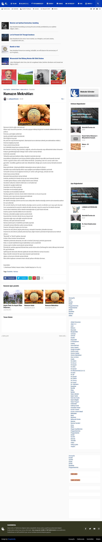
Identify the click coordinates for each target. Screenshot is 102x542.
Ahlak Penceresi (75, 322)
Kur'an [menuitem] (51, 3)
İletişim (98, 539)
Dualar (71, 302)
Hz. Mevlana (74, 384)
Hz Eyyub (73, 365)
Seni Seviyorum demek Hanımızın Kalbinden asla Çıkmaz (82, 117)
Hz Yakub (74, 378)
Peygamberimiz (73, 306)
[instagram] (99, 528)
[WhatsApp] (30, 278)
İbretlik (73, 388)
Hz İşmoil (73, 369)
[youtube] (94, 528)
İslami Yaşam (75, 402)
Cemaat (73, 334)
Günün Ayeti (74, 351)
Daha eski (62, 336)
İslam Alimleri (75, 394)
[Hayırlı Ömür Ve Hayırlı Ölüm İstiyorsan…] (12, 297)
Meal (72, 415)
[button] (98, 3)
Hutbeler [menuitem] (71, 3)
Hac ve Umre (74, 357)
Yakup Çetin (74, 444)
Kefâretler (74, 404)
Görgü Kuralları (75, 349)
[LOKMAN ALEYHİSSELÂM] (76, 209)
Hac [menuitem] (81, 3)
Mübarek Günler (76, 419)
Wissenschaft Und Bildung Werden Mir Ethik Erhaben (27, 58)
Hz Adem (73, 361)
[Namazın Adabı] (33, 297)
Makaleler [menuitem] (15, 11)
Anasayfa (72, 298)
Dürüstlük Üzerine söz (88, 127)
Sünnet (73, 439)
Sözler (71, 309)
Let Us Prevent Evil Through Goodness (22, 35)
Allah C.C (73, 324)
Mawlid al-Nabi (15, 47)
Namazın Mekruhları (51, 305)
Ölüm (72, 427)
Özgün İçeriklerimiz (76, 429)
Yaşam (73, 446)
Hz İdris (73, 367)
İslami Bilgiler (75, 400)
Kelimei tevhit (75, 405)
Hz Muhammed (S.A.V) (78, 370)
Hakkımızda (6, 9)
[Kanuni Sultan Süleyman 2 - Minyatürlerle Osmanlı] (76, 138)
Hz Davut (73, 363)
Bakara (73, 328)
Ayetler (71, 459)
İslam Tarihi (74, 396)
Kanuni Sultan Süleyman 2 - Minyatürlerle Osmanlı (90, 137)
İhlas (72, 390)
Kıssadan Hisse (75, 407)
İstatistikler (90, 539)
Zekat (70, 315)
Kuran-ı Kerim (75, 409)
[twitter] (90, 528)
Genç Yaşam (74, 347)
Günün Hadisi (75, 353)
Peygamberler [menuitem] (38, 3)
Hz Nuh (73, 372)
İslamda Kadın (75, 398)
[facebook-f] (85, 528)
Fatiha (73, 343)
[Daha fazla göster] (42, 278)
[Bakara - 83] (76, 146)
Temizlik (73, 440)
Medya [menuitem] (90, 3)
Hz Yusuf (73, 382)
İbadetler (32, 89)
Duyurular (74, 339)
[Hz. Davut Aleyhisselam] (76, 226)
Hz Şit (72, 374)
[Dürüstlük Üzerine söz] (76, 130)
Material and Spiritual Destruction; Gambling (24, 23)
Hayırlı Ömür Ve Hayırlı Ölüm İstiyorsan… (12, 306)
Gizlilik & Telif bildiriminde (48, 530)
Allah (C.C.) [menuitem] (25, 3)
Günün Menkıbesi (76, 355)
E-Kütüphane (75, 341)
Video (72, 442)
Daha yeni (5, 336)
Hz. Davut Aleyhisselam (89, 224)
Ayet (70, 300)
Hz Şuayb (74, 376)
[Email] (38, 278)
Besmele (73, 330)
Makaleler (74, 413)
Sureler (73, 437)
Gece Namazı (75, 345)
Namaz (15, 271)
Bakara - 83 (85, 144)
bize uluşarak (36, 530)
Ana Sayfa (6, 89)
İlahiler (73, 392)
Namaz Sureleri (75, 423)
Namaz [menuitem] (60, 3)
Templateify (11, 539)
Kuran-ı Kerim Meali (77, 411)
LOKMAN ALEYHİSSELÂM (89, 207)
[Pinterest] (34, 278)
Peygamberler (73, 307)
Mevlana (73, 417)
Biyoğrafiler (74, 332)
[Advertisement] (84, 248)
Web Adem (74, 474)
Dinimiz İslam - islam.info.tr (19, 89)
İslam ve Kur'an (75, 480)
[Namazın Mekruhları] (54, 297)
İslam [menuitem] (14, 3)
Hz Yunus (74, 380)
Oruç (72, 425)
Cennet (73, 335)
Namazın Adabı (29, 305)
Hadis (70, 304)
